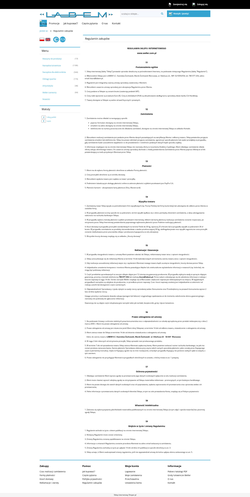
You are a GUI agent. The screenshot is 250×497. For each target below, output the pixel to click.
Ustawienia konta (133, 482)
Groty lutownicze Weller (179, 475)
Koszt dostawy (46, 479)
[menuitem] (54, 23)
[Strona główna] (76, 13)
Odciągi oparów (49, 79)
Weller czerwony (50, 92)
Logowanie (130, 471)
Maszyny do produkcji (52, 58)
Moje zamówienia (133, 475)
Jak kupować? (88, 471)
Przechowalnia (132, 479)
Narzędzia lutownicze (52, 65)
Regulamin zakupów (92, 482)
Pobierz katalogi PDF (177, 471)
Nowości (46, 99)
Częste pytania (89, 475)
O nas (170, 479)
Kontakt (171, 482)
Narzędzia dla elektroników (54, 72)
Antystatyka (48, 85)
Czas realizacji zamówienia (53, 471)
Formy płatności (47, 475)
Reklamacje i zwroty (49, 482)
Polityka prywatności (92, 479)
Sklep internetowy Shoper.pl (125, 495)
